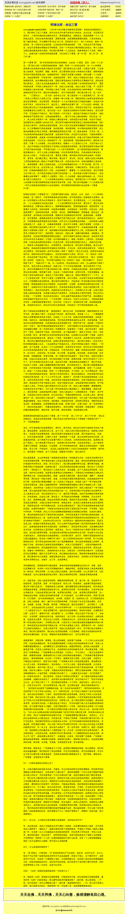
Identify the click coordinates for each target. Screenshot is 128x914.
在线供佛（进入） (80, 2)
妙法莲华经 (105, 6)
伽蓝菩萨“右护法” (77, 16)
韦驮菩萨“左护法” (77, 13)
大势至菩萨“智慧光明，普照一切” (51, 10)
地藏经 (119, 10)
